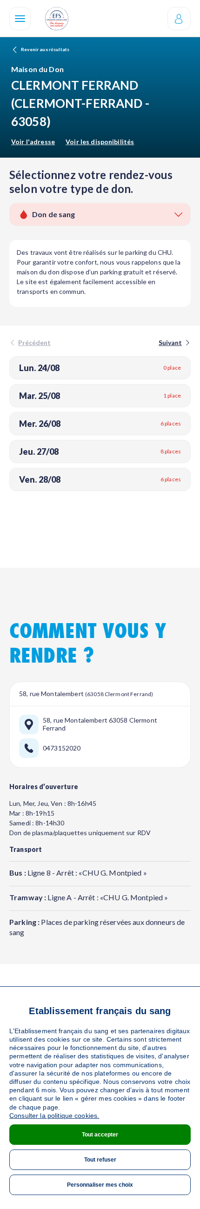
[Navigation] (20, 18)
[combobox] (100, 214)
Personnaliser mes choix (100, 1185)
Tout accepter (100, 1134)
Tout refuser (100, 1159)
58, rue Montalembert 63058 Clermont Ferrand (100, 724)
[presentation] (173, 342)
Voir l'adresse (33, 142)
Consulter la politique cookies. (54, 1115)
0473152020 (61, 748)
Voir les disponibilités (100, 142)
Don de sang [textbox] (53, 214)
